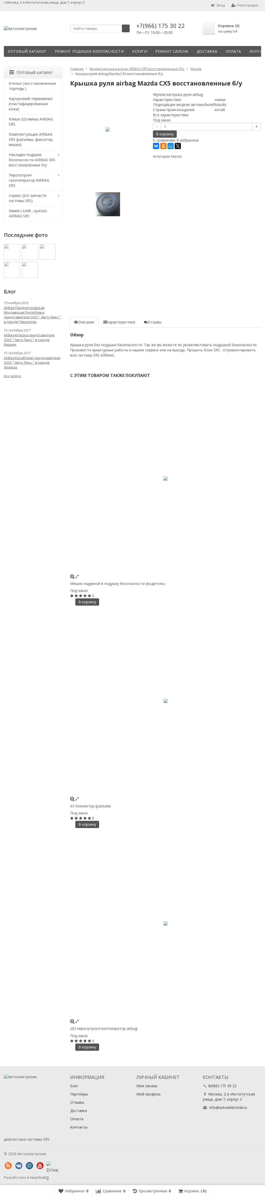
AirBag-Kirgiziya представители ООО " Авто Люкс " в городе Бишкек (29, 340)
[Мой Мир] (170, 146)
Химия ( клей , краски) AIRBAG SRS (28, 213)
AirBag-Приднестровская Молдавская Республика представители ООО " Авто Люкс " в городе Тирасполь (32, 314)
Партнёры (79, 1094)
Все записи (12, 376)
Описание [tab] (85, 322)
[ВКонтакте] (156, 146)
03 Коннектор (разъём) (90, 806)
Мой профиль (148, 1094)
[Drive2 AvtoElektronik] (50, 1166)
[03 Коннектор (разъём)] (165, 701)
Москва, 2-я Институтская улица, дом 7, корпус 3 (229, 1097)
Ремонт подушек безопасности (89, 51)
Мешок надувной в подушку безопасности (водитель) (117, 583)
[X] (178, 146)
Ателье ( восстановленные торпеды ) (32, 86)
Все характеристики (170, 114)
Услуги (139, 51)
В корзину (165, 134)
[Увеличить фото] (72, 576)
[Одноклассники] (163, 146)
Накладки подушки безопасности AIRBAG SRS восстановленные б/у (32, 159)
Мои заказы (146, 1085)
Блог (74, 1085)
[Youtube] (40, 1166)
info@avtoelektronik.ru (228, 1107)
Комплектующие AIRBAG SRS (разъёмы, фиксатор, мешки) (31, 139)
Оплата (233, 51)
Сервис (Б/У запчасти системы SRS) (27, 198)
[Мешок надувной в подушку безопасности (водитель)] (165, 478)
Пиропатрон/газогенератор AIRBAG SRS (29, 180)
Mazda (176, 156)
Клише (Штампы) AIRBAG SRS (31, 122)
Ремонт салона (171, 51)
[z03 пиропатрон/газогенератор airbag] (165, 923)
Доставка (207, 51)
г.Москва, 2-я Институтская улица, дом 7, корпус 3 (44, 2)
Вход (221, 5)
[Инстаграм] (29, 1166)
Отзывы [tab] (154, 322)
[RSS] (8, 1166)
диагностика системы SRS (26, 1139)
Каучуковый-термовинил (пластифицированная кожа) (31, 103)
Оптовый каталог (27, 51)
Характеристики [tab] (121, 322)
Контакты (78, 1127)
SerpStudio (38, 1177)
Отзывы (77, 1102)
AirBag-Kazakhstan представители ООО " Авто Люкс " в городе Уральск (32, 362)
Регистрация (247, 5)
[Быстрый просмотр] (77, 576)
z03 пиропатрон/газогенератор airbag (103, 1028)
